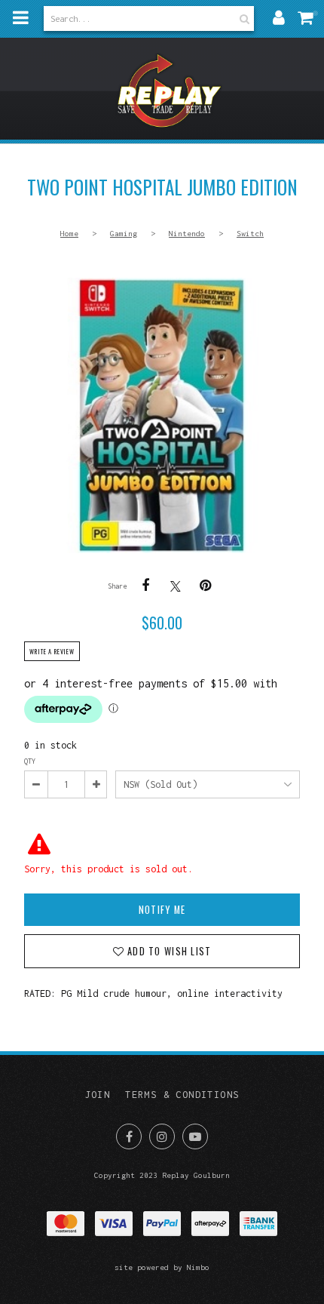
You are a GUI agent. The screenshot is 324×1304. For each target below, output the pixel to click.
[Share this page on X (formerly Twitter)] (175, 586)
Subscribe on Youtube (195, 1136)
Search (242, 18)
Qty (29, 761)
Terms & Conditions (182, 1094)
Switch (250, 233)
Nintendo (187, 233)
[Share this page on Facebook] (145, 585)
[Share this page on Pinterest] (205, 585)
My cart (309, 17)
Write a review (52, 651)
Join (98, 1094)
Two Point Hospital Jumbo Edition (161, 415)
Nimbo (198, 1267)
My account (279, 17)
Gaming (123, 233)
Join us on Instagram (162, 1136)
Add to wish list (167, 951)
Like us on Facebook (129, 1136)
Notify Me (162, 910)
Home (69, 233)
